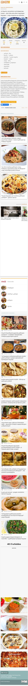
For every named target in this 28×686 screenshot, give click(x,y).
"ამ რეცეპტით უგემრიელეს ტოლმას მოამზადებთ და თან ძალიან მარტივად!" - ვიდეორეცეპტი (12, 515)
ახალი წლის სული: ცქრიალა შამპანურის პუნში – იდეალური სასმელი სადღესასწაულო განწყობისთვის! (13, 424)
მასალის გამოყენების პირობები (8, 677)
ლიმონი (7, 107)
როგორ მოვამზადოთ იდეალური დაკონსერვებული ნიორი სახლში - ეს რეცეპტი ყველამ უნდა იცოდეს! (11, 447)
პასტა (14, 107)
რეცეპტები (14, 611)
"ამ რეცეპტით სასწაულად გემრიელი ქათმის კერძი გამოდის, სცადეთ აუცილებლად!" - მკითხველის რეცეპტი (13, 358)
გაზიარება (5, 104)
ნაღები (11, 107)
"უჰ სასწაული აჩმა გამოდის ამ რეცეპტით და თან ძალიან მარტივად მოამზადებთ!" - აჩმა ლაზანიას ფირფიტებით (13, 470)
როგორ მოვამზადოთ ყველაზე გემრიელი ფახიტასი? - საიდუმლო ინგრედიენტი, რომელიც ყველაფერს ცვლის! (12, 334)
